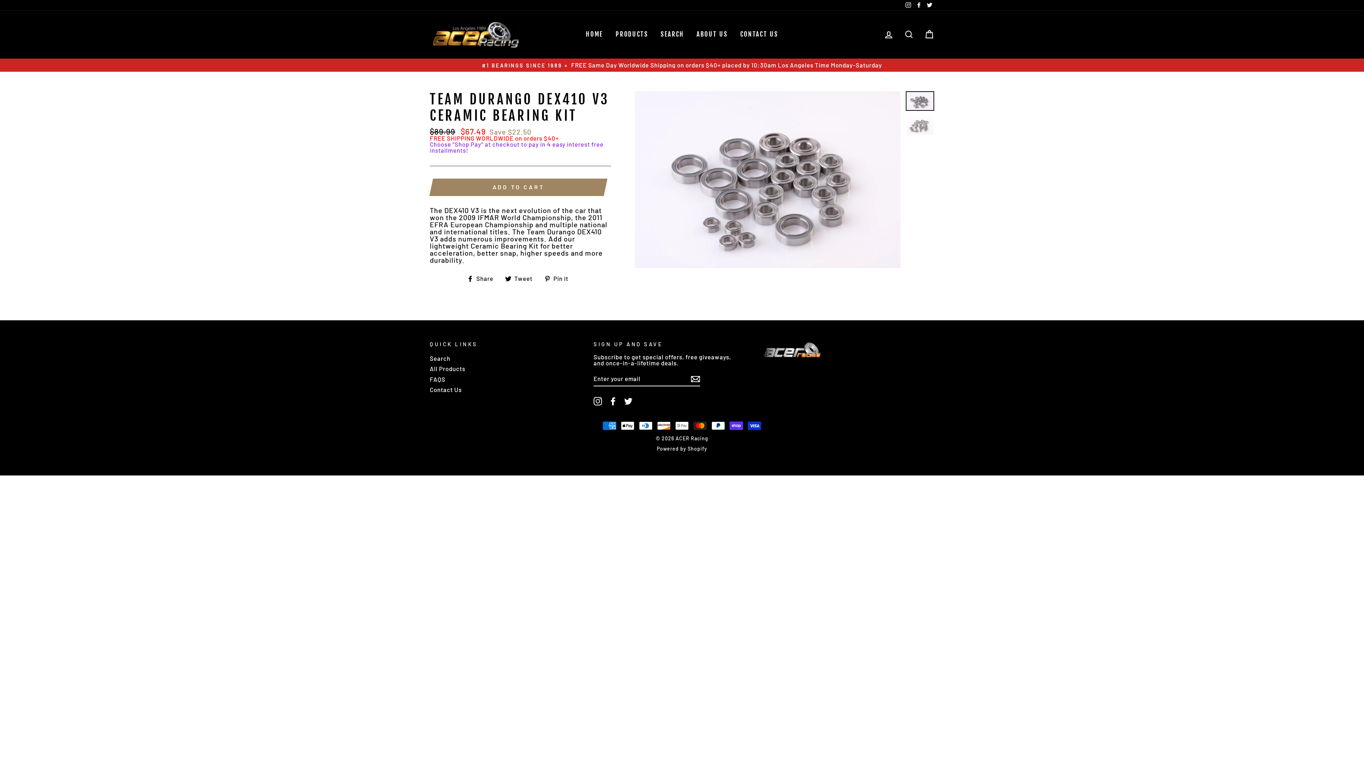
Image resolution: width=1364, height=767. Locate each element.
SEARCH (672, 34)
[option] (682, 65)
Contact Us (759, 34)
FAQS (437, 379)
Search (440, 358)
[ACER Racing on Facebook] (613, 401)
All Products (447, 368)
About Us (712, 34)
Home (594, 34)
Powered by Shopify (682, 449)
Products (632, 34)
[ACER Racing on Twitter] (628, 401)
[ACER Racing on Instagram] (598, 401)
